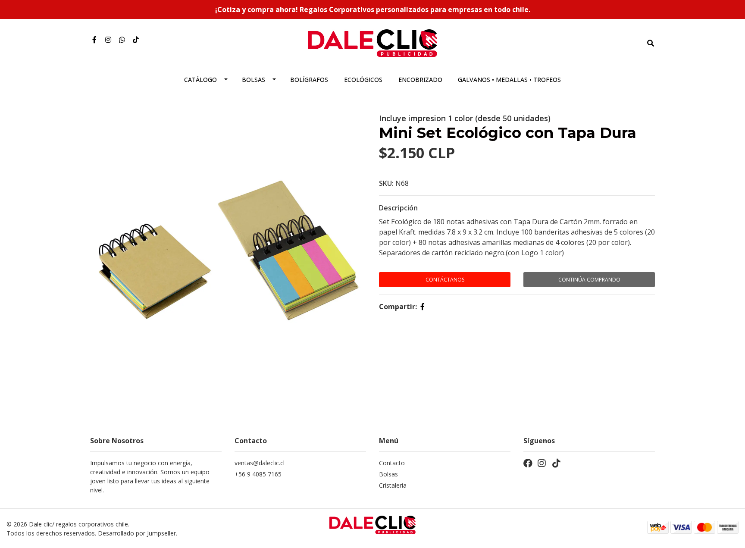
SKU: (386, 183)
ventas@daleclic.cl (260, 463)
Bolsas (253, 79)
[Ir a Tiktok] (135, 39)
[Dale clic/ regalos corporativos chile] (372, 42)
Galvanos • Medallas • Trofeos (509, 79)
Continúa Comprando (589, 279)
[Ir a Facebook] (94, 39)
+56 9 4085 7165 (258, 474)
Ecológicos (363, 79)
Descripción (398, 208)
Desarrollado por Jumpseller (137, 533)
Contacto (392, 463)
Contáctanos (445, 279)
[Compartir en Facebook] (422, 306)
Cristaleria (393, 485)
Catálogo (200, 79)
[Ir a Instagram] (108, 39)
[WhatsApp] (122, 39)
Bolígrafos (309, 79)
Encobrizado (420, 79)
